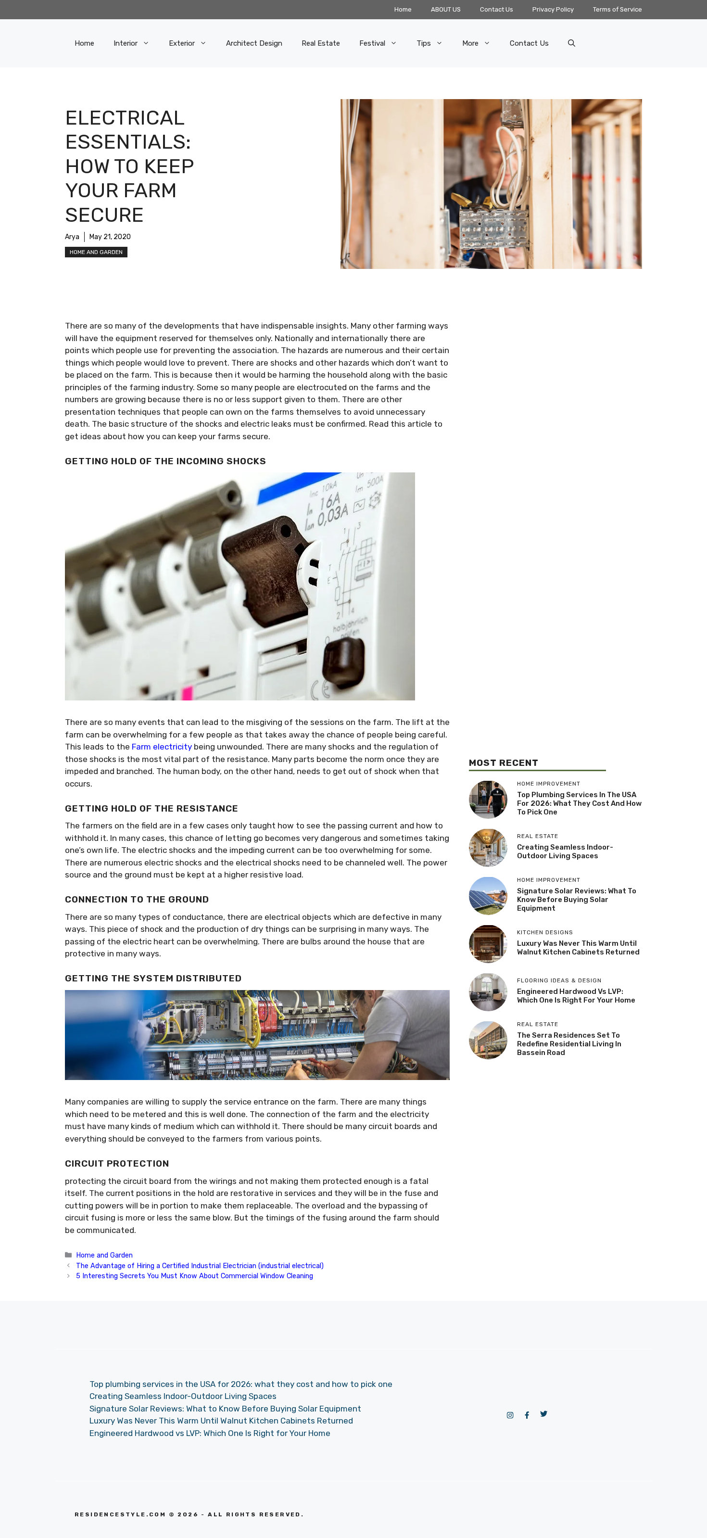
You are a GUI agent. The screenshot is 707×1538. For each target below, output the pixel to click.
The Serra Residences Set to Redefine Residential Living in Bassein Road (569, 1044)
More (470, 43)
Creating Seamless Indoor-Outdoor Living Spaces (565, 851)
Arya (72, 237)
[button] (571, 43)
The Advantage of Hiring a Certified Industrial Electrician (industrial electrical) (200, 1265)
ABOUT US (446, 9)
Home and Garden (96, 252)
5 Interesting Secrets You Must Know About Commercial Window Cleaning (194, 1275)
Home (403, 9)
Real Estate (321, 43)
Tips (424, 43)
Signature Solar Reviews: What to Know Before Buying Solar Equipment (576, 900)
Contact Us (496, 9)
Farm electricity (162, 746)
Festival (372, 43)
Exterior (182, 43)
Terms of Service (617, 9)
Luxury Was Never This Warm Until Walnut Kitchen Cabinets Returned (578, 947)
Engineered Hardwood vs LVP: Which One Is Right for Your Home (576, 995)
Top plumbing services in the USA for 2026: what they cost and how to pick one (579, 803)
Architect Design (254, 43)
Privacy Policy (553, 9)
